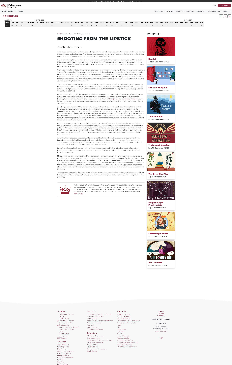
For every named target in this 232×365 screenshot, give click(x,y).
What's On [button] (159, 11)
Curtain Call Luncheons (66, 351)
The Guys (60, 362)
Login (225, 11)
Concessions (92, 318)
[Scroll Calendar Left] (221, 16)
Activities (61, 342)
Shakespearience (93, 338)
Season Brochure (123, 314)
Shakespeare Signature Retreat (99, 314)
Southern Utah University (116, 1)
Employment (122, 329)
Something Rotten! (158, 234)
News (219, 11)
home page (78, 194)
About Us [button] (180, 11)
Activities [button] (170, 11)
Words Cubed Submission (127, 347)
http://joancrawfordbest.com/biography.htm (126, 99)
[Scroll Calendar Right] (225, 16)
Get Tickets (225, 5)
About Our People (124, 318)
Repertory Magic (63, 355)
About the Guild (123, 338)
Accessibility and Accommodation (100, 321)
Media (119, 334)
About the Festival (124, 316)
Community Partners (95, 316)
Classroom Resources (95, 342)
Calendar (212, 11)
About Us (121, 311)
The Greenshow (63, 344)
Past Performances (124, 344)
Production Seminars (65, 357)
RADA (61, 331)
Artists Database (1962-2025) (127, 342)
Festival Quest (62, 364)
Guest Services (92, 327)
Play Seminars (62, 349)
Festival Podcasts (123, 336)
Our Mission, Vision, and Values (128, 321)
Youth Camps (92, 347)
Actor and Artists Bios (125, 340)
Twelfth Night (155, 116)
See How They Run (157, 88)
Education (92, 333)
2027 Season (62, 338)
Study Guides (62, 33)
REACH (60, 360)
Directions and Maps (95, 329)
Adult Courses (92, 344)
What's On (154, 34)
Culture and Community (126, 323)
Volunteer (121, 331)
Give (214, 5)
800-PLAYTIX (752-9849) (12, 11)
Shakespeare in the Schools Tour (99, 340)
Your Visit (91, 311)
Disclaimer (163, 331)
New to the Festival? (94, 323)
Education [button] (201, 11)
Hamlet (152, 59)
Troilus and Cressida (159, 145)
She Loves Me (155, 262)
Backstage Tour (63, 347)
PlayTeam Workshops (95, 336)
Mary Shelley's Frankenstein (155, 204)
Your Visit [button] (190, 11)
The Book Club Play (158, 174)
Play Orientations (64, 353)
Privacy (157, 331)
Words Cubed (64, 334)
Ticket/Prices (64, 336)
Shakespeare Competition (97, 349)
